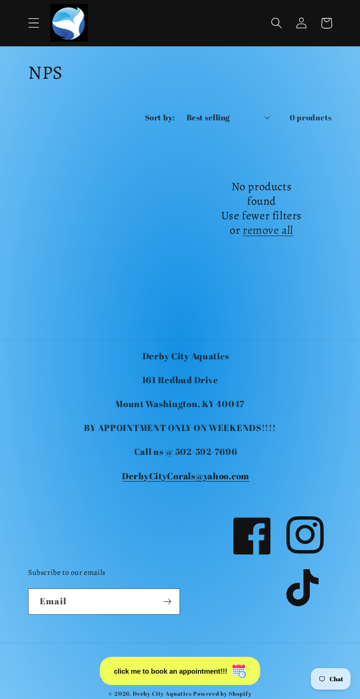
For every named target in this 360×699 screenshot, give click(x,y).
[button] (34, 23)
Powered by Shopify (222, 693)
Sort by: (160, 117)
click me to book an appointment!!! (170, 671)
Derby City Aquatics (163, 693)
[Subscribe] (167, 601)
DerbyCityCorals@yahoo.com (185, 476)
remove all (268, 230)
